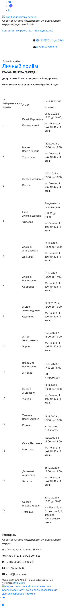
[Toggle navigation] (9, 55)
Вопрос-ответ (24, 30)
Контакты (8, 30)
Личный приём (20, 66)
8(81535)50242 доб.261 (49, 40)
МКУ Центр (19, 583)
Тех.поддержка (44, 30)
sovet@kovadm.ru (46, 46)
